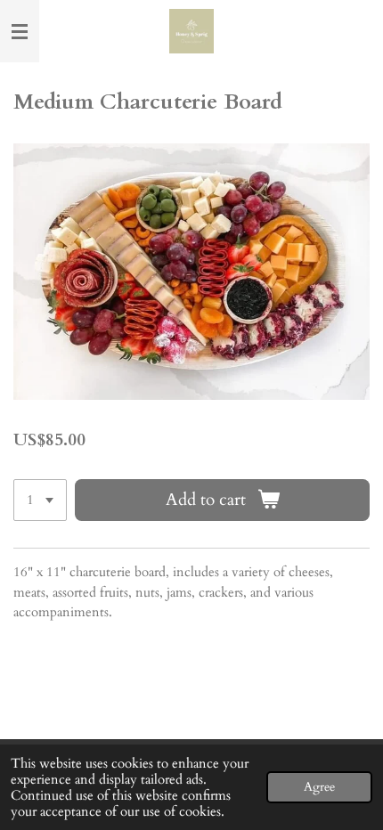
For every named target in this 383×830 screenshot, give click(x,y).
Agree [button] (319, 787)
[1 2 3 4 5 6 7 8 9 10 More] (40, 500)
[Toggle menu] (19, 31)
